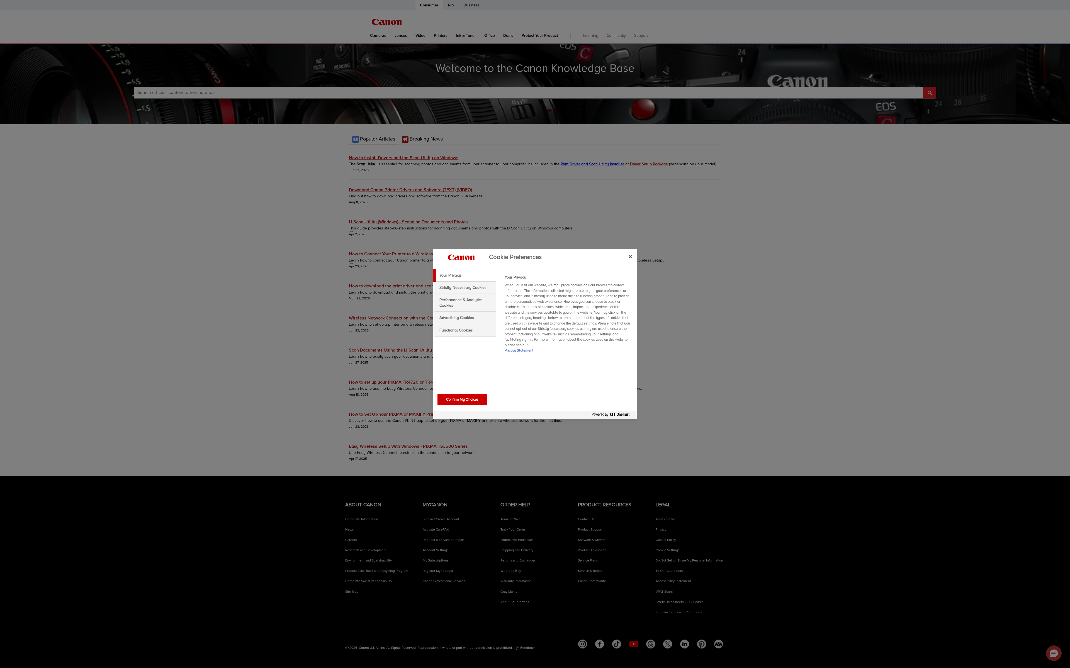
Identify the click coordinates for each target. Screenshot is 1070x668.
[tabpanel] (568, 315)
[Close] (630, 256)
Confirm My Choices (462, 399)
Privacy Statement (519, 350)
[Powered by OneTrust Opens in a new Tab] (613, 415)
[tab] (464, 275)
